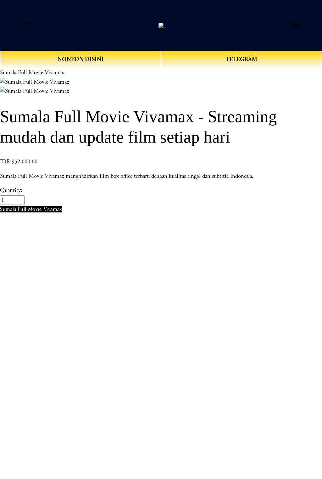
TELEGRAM (241, 59)
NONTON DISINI (80, 59)
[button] (31, 209)
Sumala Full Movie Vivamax (32, 72)
